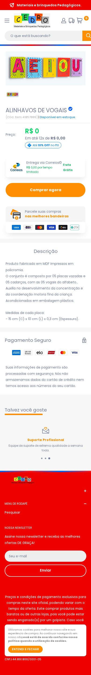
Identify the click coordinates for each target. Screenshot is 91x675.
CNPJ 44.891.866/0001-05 (23, 659)
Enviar (45, 570)
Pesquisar (12, 512)
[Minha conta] (63, 20)
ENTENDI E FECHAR (25, 649)
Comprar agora (45, 190)
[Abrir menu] (7, 20)
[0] (81, 22)
